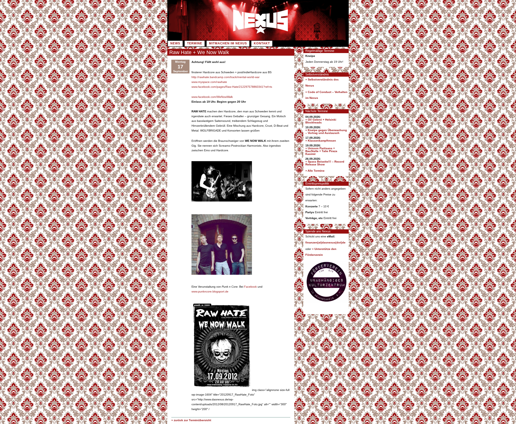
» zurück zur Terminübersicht (191, 420)
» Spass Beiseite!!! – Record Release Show (324, 163)
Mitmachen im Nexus (228, 43)
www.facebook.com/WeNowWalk (212, 96)
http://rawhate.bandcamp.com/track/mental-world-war (225, 77)
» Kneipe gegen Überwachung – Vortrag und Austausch (326, 131)
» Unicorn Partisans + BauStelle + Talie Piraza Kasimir (321, 151)
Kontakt (262, 43)
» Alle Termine (315, 170)
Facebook (250, 286)
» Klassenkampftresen (320, 140)
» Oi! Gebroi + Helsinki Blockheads (320, 121)
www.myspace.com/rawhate (209, 82)
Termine (194, 43)
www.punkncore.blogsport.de (209, 291)
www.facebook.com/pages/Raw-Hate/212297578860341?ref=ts (231, 86)
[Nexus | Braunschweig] (303, 39)
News (175, 43)
